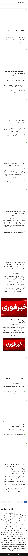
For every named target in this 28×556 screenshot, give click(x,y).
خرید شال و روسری (6, 534)
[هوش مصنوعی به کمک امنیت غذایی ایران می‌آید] (14, 307)
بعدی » (3, 502)
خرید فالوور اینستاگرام (21, 515)
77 (9, 502)
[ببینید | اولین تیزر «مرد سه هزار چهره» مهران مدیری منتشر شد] (14, 409)
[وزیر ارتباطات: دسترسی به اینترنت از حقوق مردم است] (14, 199)
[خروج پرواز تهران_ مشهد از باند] (14, 18)
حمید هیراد (8, 524)
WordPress (10, 554)
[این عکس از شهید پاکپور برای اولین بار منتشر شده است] (14, 366)
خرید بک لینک (19, 522)
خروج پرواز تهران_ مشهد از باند (16, 30)
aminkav (22, 32)
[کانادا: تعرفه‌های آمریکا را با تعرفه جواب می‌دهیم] (14, 108)
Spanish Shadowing (9, 546)
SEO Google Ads (18, 552)
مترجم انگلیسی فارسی (15, 528)
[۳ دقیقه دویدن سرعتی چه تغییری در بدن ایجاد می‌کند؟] (14, 59)
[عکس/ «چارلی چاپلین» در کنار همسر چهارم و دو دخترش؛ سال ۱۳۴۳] (14, 151)
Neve (19, 554)
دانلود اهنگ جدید (11, 515)
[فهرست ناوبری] (2, 2)
